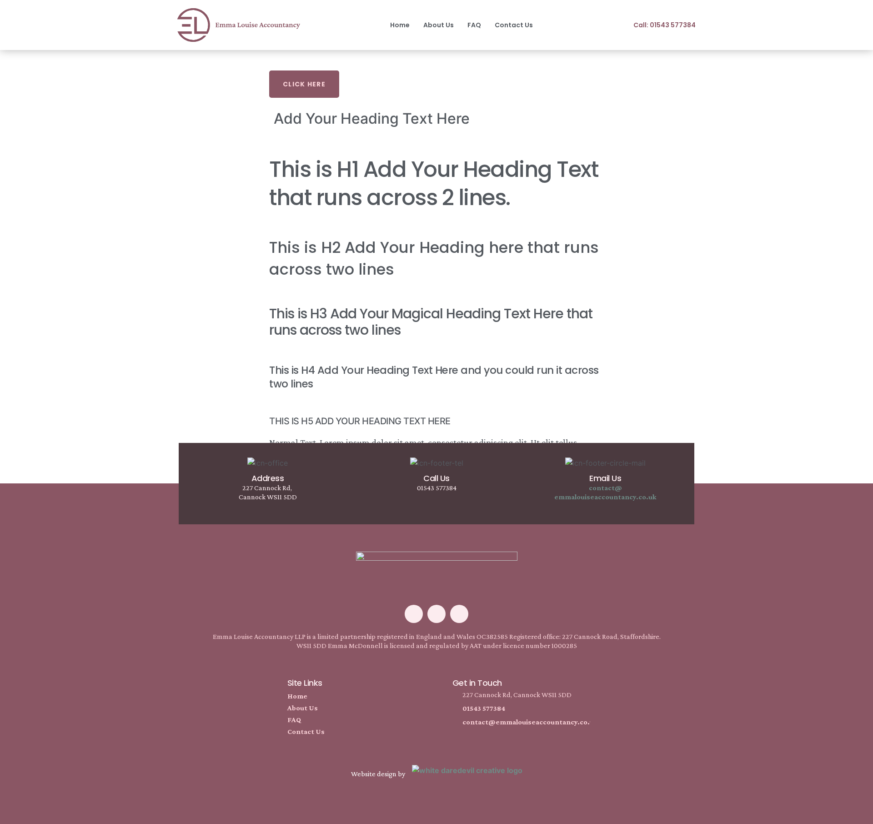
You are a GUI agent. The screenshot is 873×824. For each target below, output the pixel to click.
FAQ (474, 25)
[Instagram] (459, 614)
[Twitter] (436, 614)
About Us (438, 25)
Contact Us (514, 25)
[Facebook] (414, 614)
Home (400, 25)
